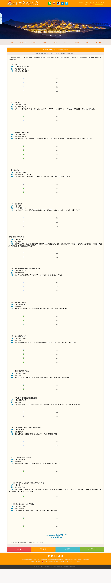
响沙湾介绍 (23, 42)
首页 (12, 42)
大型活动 (77, 42)
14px (72, 53)
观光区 (66, 42)
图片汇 (88, 42)
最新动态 (33, 42)
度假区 (44, 42)
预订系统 (98, 42)
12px (74, 53)
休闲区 (55, 42)
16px (69, 53)
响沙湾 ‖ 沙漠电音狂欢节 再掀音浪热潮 (25, 542)
